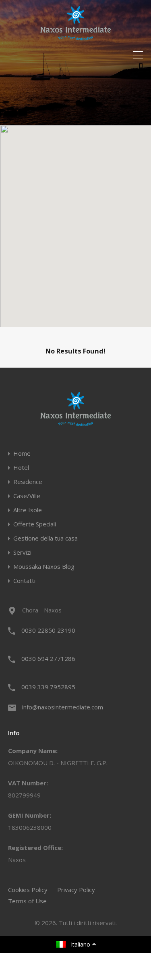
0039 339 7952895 (48, 687)
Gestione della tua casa (45, 538)
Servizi (22, 552)
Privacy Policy (76, 889)
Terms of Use (27, 901)
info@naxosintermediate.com (62, 707)
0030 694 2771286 (48, 658)
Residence (27, 482)
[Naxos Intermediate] (75, 37)
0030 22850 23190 (48, 630)
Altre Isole (27, 510)
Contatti (24, 581)
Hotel (21, 468)
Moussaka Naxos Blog (43, 567)
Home (22, 453)
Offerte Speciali (34, 524)
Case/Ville (26, 496)
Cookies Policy (28, 889)
